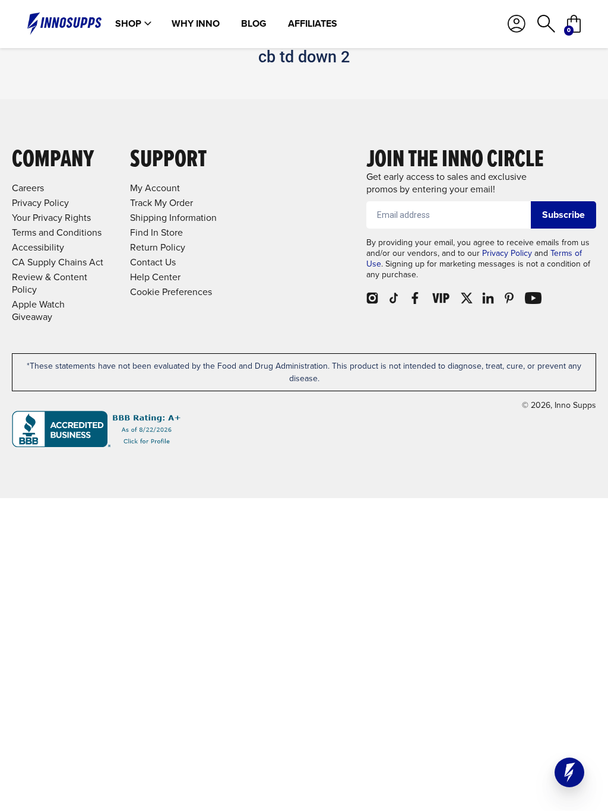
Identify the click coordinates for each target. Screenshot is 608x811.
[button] (569, 772)
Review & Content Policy (49, 283)
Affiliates (312, 24)
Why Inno (196, 24)
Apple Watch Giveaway (38, 310)
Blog (254, 24)
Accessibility (38, 247)
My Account (155, 188)
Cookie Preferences (171, 292)
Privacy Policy (507, 253)
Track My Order (161, 203)
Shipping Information (173, 217)
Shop (128, 24)
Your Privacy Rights (51, 217)
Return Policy (157, 247)
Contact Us (153, 262)
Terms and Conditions (57, 232)
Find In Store (156, 232)
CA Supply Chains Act (57, 262)
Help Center (155, 277)
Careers (28, 188)
